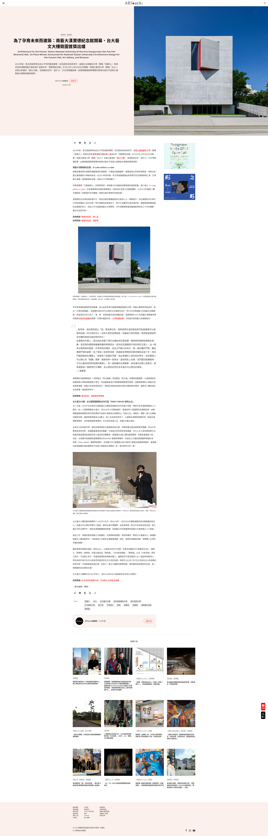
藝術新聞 (63, 34)
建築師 (126, 605)
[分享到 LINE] (80, 143)
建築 (118, 605)
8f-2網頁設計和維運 (79, 831)
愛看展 (150, 731)
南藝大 (87, 601)
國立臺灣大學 (136, 601)
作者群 (75, 817)
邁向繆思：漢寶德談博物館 (92, 396)
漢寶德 (95, 154)
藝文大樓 (121, 158)
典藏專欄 (75, 809)
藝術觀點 (75, 678)
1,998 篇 (102, 621)
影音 (85, 813)
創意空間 (102, 815)
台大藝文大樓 (105, 601)
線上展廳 (87, 817)
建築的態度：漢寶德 (89, 220)
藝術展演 (169, 678)
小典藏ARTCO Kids (141, 678)
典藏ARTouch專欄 (78, 731)
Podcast (86, 815)
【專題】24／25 (108, 779)
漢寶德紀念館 (146, 605)
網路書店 (102, 807)
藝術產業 (69, 34)
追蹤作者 (73, 81)
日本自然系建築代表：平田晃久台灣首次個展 (100, 580)
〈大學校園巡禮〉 (118, 318)
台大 (95, 601)
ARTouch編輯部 (61, 81)
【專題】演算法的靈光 (173, 731)
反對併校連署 (84, 318)
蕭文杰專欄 (88, 731)
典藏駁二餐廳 (104, 813)
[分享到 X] (90, 143)
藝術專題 (183, 731)
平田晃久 (110, 605)
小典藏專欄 (151, 678)
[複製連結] (95, 143)
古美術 (86, 807)
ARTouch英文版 (89, 811)
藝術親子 (87, 809)
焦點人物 (75, 779)
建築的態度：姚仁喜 (89, 217)
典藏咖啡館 (103, 809)
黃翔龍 (87, 609)
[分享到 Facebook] (75, 143)
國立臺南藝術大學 (142, 150)
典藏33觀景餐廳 (104, 811)
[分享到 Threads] (85, 143)
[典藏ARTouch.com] (134, 3)
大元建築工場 (90, 605)
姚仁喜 (108, 154)
